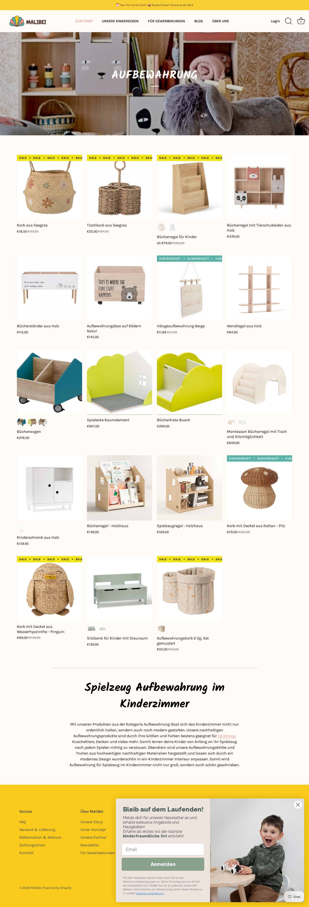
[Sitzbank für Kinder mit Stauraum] (119, 588)
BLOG (198, 21)
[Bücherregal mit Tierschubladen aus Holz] (259, 187)
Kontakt (26, 852)
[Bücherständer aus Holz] (49, 288)
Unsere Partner (93, 837)
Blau (21, 422)
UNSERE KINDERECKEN (120, 21)
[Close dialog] (298, 804)
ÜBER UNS (220, 21)
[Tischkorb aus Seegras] (119, 187)
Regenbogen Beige (161, 628)
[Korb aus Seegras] (49, 187)
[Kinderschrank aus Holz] (49, 488)
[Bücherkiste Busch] (189, 382)
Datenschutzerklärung (150, 893)
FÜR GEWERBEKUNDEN (166, 21)
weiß (172, 227)
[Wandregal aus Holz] (259, 288)
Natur (231, 422)
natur (161, 227)
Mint (91, 628)
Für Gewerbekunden (97, 852)
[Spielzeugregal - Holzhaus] (189, 488)
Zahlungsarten (32, 845)
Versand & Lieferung (37, 829)
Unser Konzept (93, 829)
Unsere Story (91, 822)
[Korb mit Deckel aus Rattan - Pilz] (259, 488)
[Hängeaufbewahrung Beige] (189, 288)
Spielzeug (226, 735)
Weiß (42, 422)
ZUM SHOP (84, 21)
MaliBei (36, 888)
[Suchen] (288, 21)
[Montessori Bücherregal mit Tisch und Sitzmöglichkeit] (259, 382)
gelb (21, 527)
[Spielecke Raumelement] (119, 382)
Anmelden (163, 864)
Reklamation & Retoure (40, 837)
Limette (32, 422)
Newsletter (89, 845)
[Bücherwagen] (49, 382)
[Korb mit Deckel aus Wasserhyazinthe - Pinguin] (49, 588)
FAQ (22, 822)
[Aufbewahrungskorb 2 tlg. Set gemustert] (189, 588)
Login (275, 21)
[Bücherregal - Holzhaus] (119, 488)
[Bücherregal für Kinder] (189, 187)
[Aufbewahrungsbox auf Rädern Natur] (119, 288)
